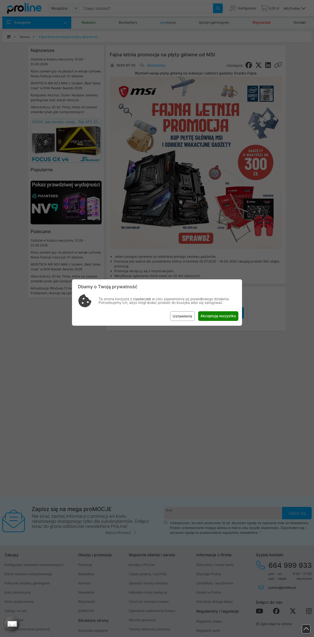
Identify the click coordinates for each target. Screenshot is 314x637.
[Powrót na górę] (306, 629)
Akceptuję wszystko (218, 316)
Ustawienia (182, 316)
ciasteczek (142, 299)
